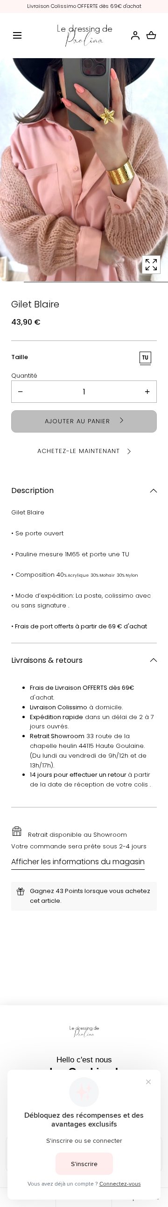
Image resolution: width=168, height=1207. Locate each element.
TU (145, 357)
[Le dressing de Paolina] (84, 36)
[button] (17, 35)
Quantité (24, 375)
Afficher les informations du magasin (78, 861)
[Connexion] (135, 35)
